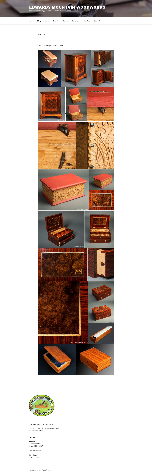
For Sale (87, 21)
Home (31, 21)
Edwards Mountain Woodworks (67, 7)
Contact (97, 21)
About (47, 21)
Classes (65, 21)
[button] (49, 58)
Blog (39, 21)
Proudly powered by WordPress (39, 470)
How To (55, 21)
